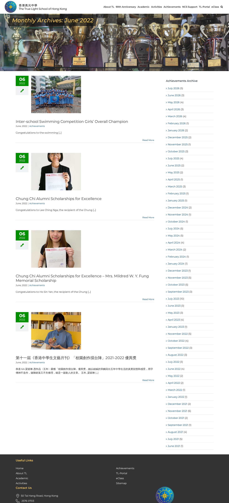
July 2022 (173, 361)
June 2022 (174, 368)
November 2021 (177, 410)
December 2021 (177, 403)
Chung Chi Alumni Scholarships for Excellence (59, 198)
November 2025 (178, 144)
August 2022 (176, 354)
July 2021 (173, 439)
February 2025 (177, 193)
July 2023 (173, 298)
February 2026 (177, 123)
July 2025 (173, 158)
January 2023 (176, 326)
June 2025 (174, 165)
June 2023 (174, 305)
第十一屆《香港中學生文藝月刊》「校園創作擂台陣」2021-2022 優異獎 (76, 358)
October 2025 (176, 151)
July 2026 (173, 88)
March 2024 (175, 249)
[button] (222, 7)
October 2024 (176, 221)
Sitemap (121, 483)
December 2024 (178, 207)
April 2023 (174, 319)
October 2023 (176, 284)
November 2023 (178, 277)
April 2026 (174, 109)
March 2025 (175, 186)
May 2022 (173, 375)
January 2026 (176, 130)
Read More (148, 140)
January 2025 (176, 200)
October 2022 (176, 340)
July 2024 (174, 228)
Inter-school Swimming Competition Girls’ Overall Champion (72, 121)
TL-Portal (121, 473)
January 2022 (176, 396)
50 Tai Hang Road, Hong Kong (39, 495)
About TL (21, 473)
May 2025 (173, 172)
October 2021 (176, 417)
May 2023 (173, 312)
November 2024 (178, 214)
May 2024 (174, 235)
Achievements (37, 126)
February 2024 (177, 256)
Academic (22, 478)
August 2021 (175, 432)
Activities (21, 483)
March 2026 (175, 116)
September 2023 (178, 291)
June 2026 (174, 95)
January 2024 (176, 263)
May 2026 (174, 102)
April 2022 (174, 382)
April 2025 (174, 179)
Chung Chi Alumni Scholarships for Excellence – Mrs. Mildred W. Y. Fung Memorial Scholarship (82, 278)
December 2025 (178, 137)
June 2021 (174, 446)
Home (20, 468)
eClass (120, 478)
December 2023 (178, 270)
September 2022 (178, 347)
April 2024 (174, 242)
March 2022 (175, 389)
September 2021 (178, 425)
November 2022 (178, 333)
